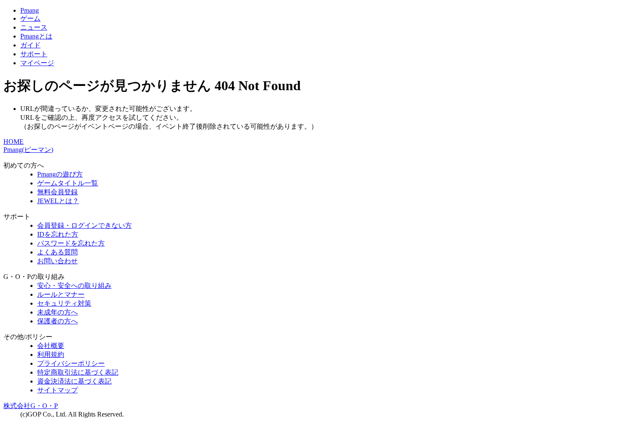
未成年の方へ (57, 312)
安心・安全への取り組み (74, 285)
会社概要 (50, 345)
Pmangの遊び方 (60, 174)
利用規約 (50, 354)
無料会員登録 (57, 192)
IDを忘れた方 (57, 234)
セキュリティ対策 (64, 303)
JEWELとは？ (58, 200)
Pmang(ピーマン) (28, 149)
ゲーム (30, 18)
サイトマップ (57, 390)
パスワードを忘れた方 (71, 243)
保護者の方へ (57, 321)
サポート (33, 54)
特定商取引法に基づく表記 (77, 372)
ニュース (33, 27)
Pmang (29, 10)
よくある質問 (57, 252)
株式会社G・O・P (30, 405)
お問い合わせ (57, 261)
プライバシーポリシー (71, 363)
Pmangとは (36, 36)
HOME (13, 141)
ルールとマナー (60, 294)
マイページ (37, 62)
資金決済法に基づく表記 (74, 381)
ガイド (30, 45)
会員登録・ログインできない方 (84, 225)
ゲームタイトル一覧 (67, 183)
